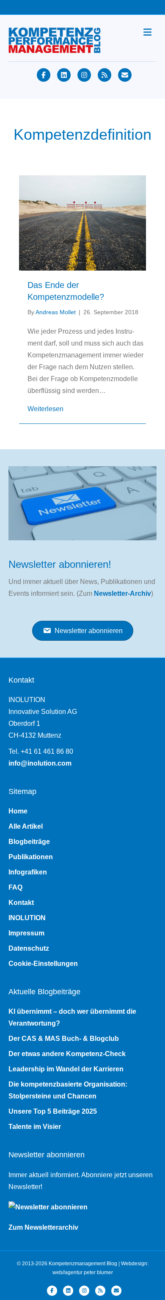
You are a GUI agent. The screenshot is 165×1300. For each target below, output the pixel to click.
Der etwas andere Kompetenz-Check (67, 1053)
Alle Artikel (25, 826)
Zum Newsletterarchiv (43, 1227)
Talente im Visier (34, 1126)
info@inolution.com (40, 763)
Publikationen (30, 856)
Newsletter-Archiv (122, 593)
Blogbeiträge (29, 841)
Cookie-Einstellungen (43, 963)
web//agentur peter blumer (82, 1272)
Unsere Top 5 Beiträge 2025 (52, 1111)
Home (18, 811)
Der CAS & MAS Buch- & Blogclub (63, 1038)
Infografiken (27, 872)
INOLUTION (27, 917)
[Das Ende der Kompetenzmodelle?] (82, 222)
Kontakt (21, 902)
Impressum (26, 933)
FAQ (15, 887)
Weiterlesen (45, 408)
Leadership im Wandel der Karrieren (66, 1069)
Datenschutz (28, 948)
